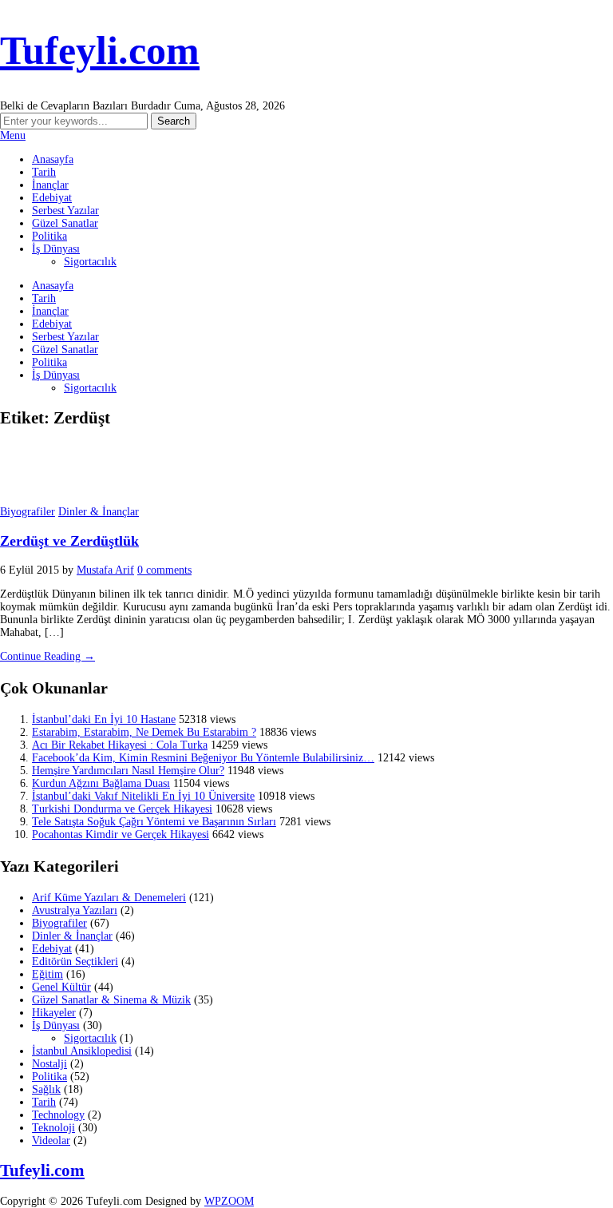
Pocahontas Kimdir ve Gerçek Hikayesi (120, 834)
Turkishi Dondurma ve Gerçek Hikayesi (122, 809)
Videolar (51, 1140)
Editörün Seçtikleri (75, 962)
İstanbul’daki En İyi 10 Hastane (104, 719)
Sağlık (46, 1089)
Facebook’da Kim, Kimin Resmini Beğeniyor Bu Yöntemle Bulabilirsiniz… (203, 758)
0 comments (164, 570)
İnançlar (50, 185)
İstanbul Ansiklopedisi (82, 1051)
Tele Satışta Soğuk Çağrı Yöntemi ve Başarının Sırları (154, 822)
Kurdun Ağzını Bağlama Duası (101, 783)
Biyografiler (27, 512)
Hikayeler (54, 1013)
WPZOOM (229, 1201)
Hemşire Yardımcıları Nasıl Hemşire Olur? (128, 771)
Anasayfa (52, 159)
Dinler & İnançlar (98, 512)
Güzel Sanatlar (65, 223)
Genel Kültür (61, 987)
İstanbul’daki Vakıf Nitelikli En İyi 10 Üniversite (143, 796)
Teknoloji (53, 1128)
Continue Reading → (47, 656)
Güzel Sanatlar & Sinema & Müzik (111, 1000)
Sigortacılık (90, 262)
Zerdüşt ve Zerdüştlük (69, 541)
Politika (49, 236)
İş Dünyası (56, 249)
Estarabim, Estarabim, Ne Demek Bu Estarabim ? (144, 732)
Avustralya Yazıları (74, 910)
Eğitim (47, 974)
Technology (58, 1115)
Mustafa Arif (105, 570)
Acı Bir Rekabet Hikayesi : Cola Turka (120, 745)
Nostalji (49, 1064)
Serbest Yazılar (65, 211)
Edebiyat (52, 198)
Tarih (44, 172)
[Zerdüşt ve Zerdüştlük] (40, 499)
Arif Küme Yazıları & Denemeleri (109, 898)
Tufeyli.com (100, 50)
